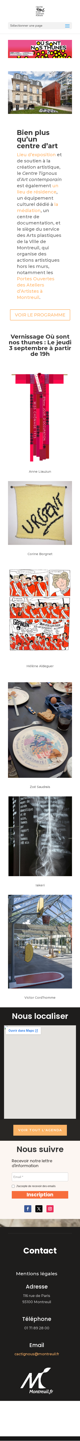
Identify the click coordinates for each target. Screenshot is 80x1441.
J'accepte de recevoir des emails (36, 1186)
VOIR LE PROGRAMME (40, 315)
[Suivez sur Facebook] (27, 1208)
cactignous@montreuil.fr (36, 1354)
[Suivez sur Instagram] (50, 1208)
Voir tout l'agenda (40, 1130)
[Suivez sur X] (38, 1208)
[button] (40, 1195)
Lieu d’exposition (36, 154)
